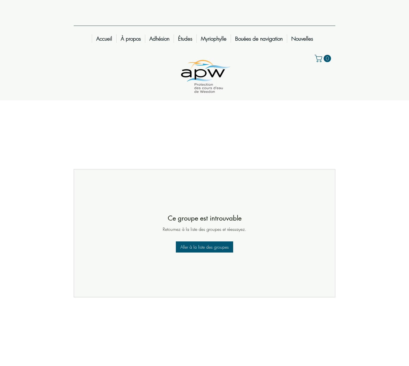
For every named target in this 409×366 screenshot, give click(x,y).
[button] (324, 58)
